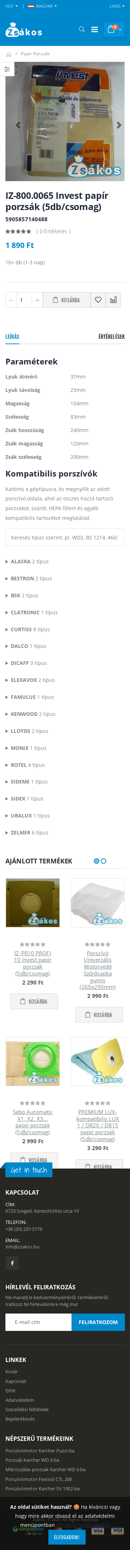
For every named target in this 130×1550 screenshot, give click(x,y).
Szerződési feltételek (27, 1429)
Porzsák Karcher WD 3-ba (32, 1480)
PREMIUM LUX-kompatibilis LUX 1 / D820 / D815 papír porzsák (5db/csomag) (97, 1125)
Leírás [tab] (12, 336)
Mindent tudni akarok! (83, 1524)
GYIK (10, 1411)
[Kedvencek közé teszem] (98, 300)
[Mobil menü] (94, 29)
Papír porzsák (35, 54)
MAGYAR (44, 6)
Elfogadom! (67, 1537)
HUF (9, 6)
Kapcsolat (15, 1401)
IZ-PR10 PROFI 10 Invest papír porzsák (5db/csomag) (33, 963)
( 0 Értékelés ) (53, 231)
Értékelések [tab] (112, 336)
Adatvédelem (19, 1420)
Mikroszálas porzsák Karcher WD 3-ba (45, 1490)
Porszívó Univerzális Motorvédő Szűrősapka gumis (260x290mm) (97, 970)
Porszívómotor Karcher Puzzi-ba (39, 1471)
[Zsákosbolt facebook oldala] (12, 1283)
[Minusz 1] (11, 300)
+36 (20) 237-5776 (23, 1249)
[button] (81, 29)
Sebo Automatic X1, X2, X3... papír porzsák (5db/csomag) (32, 1122)
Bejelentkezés (20, 1439)
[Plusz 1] (37, 300)
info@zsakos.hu (22, 1267)
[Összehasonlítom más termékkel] (113, 300)
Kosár (11, 1392)
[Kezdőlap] (8, 54)
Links (115, 6)
